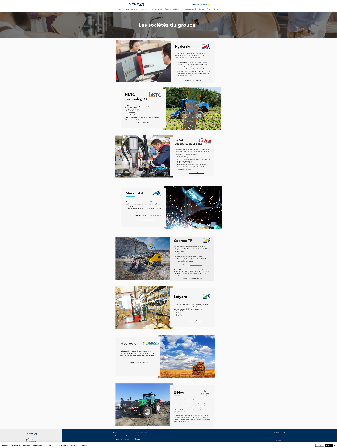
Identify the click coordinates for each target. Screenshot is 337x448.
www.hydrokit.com (196, 80)
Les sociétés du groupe (121, 439)
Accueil (115, 433)
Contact (137, 439)
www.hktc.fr (146, 122)
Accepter (328, 445)
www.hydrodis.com (142, 362)
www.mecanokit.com (147, 220)
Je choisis (319, 445)
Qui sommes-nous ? (120, 436)
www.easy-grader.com (196, 278)
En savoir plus (84, 445)
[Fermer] (335, 445)
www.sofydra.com (195, 321)
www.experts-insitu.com (196, 173)
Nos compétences (141, 433)
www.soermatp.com (196, 265)
